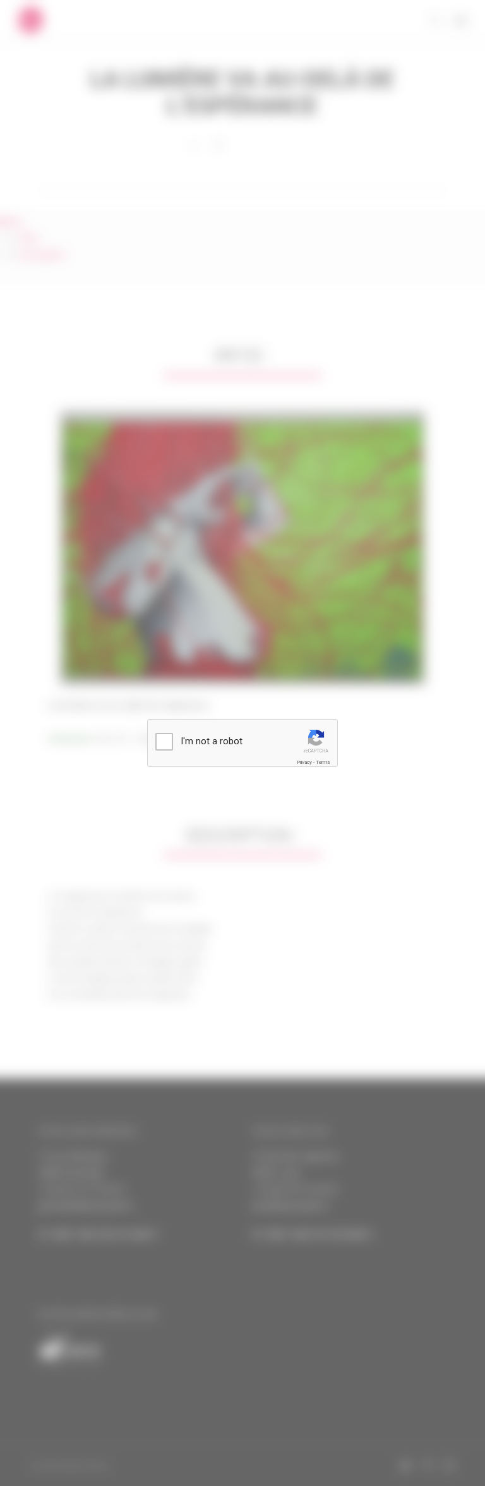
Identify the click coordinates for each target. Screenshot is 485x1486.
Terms (323, 762)
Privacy (304, 762)
